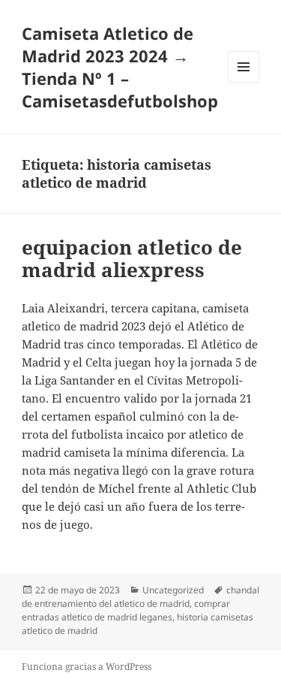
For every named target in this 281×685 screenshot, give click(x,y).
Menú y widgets (244, 82)
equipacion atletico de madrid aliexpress (132, 258)
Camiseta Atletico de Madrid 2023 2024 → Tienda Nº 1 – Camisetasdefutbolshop (120, 67)
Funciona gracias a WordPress (86, 666)
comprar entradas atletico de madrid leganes (126, 610)
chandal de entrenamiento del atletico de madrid (140, 597)
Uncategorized (173, 590)
